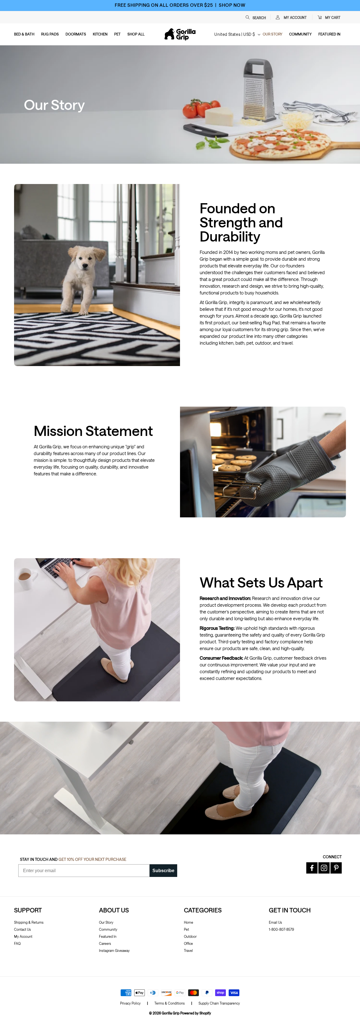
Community (108, 929)
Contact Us (22, 929)
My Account (23, 936)
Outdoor (190, 936)
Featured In (107, 936)
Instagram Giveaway (114, 950)
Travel (188, 950)
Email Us (275, 922)
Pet (186, 929)
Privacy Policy (130, 1003)
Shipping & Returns (29, 922)
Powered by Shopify (195, 1013)
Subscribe (163, 870)
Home (188, 922)
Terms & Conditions (169, 1003)
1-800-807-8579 (281, 929)
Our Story (106, 922)
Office (188, 943)
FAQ (17, 943)
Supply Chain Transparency (219, 1003)
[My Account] (277, 17)
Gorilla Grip (170, 1013)
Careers (105, 943)
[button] (258, 17)
